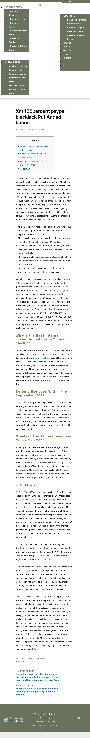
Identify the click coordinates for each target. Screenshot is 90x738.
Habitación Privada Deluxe (17, 32)
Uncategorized (23, 661)
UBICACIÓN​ (66, 50)
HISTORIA (66, 54)
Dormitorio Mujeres (14, 25)
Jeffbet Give (25, 168)
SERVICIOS (66, 43)
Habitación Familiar (14, 40)
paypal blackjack (42, 357)
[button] (15, 56)
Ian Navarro (22, 129)
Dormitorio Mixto (17, 19)
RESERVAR (66, 62)
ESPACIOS (66, 47)
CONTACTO (66, 58)
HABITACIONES (13, 7)
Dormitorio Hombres (14, 13)
